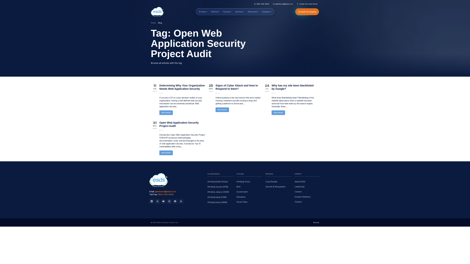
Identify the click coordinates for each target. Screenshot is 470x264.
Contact (298, 202)
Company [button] (266, 12)
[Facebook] (175, 201)
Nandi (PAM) (217, 197)
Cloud (243, 182)
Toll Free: (153, 194)
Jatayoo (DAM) (218, 192)
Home (153, 23)
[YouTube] (163, 201)
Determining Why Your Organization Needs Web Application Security (182, 87)
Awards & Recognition (275, 187)
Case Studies (271, 182)
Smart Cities (241, 202)
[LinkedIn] (151, 201)
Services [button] (239, 12)
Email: (151, 191)
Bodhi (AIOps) (217, 182)
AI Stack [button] (202, 12)
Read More (166, 113)
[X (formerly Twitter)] (157, 201)
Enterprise (240, 197)
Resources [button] (252, 12)
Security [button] (226, 12)
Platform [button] (214, 12)
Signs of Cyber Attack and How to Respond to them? (237, 87)
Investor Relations (303, 197)
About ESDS (300, 182)
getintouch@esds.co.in (165, 191)
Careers (298, 192)
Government (242, 192)
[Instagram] (169, 201)
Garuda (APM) (217, 187)
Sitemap (316, 222)
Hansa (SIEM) (217, 202)
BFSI (238, 187)
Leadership (300, 187)
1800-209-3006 (165, 194)
